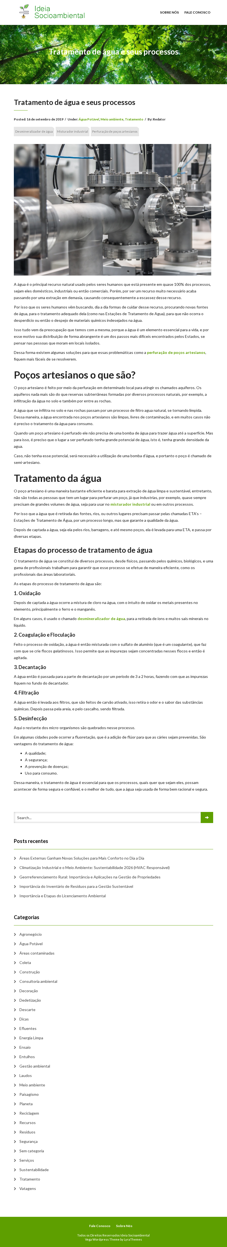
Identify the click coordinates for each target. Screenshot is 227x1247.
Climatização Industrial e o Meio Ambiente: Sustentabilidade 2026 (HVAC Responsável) (94, 867)
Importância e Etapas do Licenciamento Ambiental (62, 895)
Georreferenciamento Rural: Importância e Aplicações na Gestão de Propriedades (90, 877)
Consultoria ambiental (38, 981)
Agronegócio (30, 934)
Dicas (24, 1019)
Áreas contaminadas (37, 953)
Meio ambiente (111, 119)
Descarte (27, 1009)
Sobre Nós (169, 12)
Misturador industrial (72, 131)
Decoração (28, 990)
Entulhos (27, 1056)
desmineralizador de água (101, 618)
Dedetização (30, 1000)
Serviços (26, 1160)
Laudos (25, 1075)
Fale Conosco (197, 12)
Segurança (28, 1141)
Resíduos (27, 1132)
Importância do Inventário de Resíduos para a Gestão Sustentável (76, 886)
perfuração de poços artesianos (176, 352)
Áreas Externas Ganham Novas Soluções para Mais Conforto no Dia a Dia (81, 858)
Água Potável (89, 119)
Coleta (25, 962)
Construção (29, 972)
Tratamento (134, 119)
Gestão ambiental (34, 1066)
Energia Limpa (31, 1037)
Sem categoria (31, 1150)
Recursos (27, 1122)
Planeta (26, 1103)
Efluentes (28, 1028)
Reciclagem (29, 1113)
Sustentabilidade (34, 1169)
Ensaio (25, 1047)
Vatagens (27, 1188)
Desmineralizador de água (34, 131)
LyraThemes (133, 1239)
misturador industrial (130, 504)
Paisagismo (29, 1094)
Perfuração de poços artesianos (115, 131)
